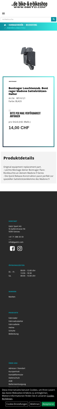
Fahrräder (13, 318)
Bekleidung (14, 334)
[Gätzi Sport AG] (29, 4)
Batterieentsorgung (17, 384)
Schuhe (12, 330)
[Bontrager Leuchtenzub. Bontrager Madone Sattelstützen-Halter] (28, 57)
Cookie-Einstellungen (16, 404)
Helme (11, 327)
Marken (12, 296)
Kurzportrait (14, 371)
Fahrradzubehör (16, 25)
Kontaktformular (16, 374)
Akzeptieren (48, 404)
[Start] (5, 25)
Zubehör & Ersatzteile (16, 28)
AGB (10, 381)
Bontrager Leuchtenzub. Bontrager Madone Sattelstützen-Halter (28, 91)
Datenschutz (14, 378)
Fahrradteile (14, 324)
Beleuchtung (31, 25)
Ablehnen (35, 404)
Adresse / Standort (17, 368)
